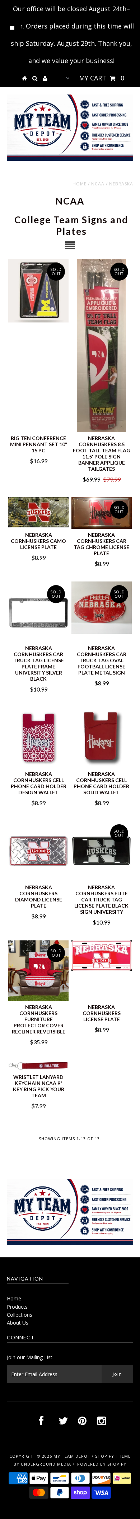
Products (17, 1306)
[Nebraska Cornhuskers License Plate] (101, 955)
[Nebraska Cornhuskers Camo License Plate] (38, 512)
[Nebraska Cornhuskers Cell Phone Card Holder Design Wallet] (38, 737)
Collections (19, 1314)
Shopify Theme (113, 1456)
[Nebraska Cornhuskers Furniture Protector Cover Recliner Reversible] (38, 970)
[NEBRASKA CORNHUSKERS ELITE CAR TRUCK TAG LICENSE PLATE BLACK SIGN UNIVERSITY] (101, 851)
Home (80, 184)
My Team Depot (71, 1456)
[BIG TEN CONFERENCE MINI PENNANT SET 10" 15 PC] (38, 290)
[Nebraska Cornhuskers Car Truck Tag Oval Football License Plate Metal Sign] (101, 607)
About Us (17, 1322)
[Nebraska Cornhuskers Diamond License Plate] (38, 851)
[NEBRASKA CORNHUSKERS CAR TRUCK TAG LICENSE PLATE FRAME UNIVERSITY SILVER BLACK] (38, 611)
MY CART (101, 78)
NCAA (97, 184)
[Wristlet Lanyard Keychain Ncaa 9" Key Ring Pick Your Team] (38, 1065)
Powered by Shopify (101, 1464)
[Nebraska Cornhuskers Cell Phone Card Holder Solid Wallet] (101, 737)
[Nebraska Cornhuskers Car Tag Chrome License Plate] (101, 513)
